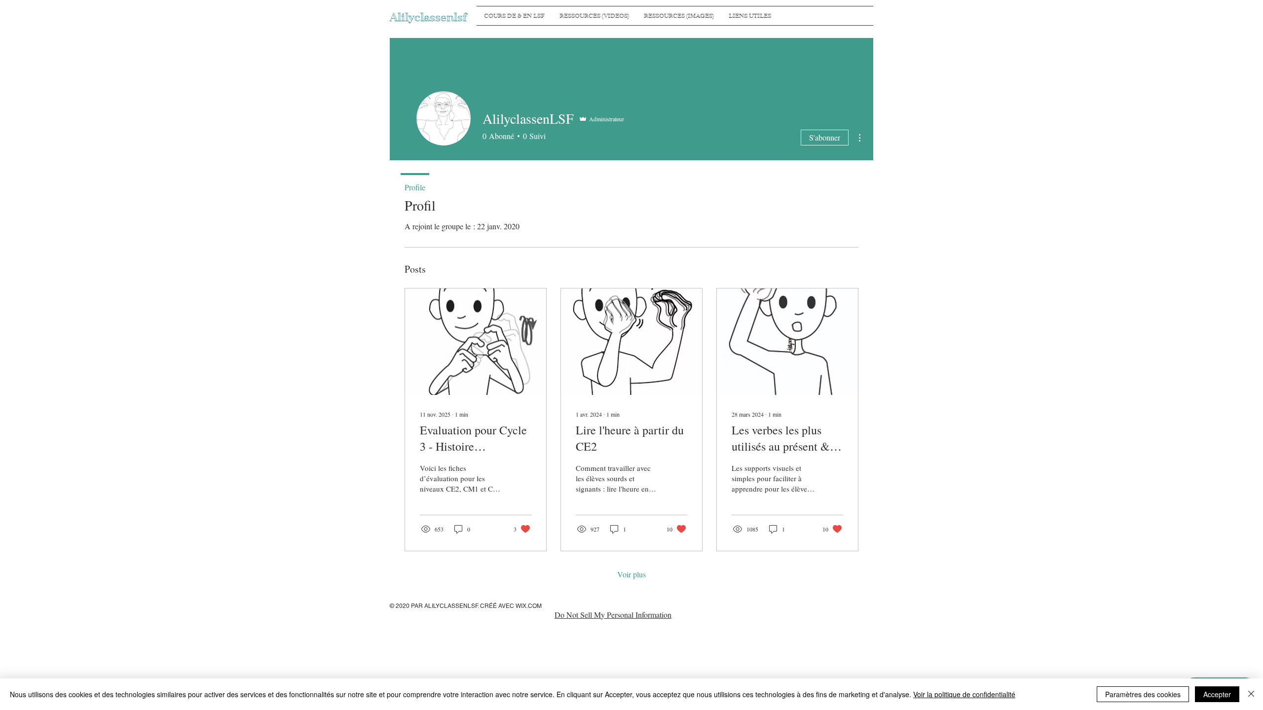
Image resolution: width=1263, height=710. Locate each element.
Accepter (1217, 694)
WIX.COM (529, 606)
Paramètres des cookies (1143, 694)
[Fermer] (1251, 694)
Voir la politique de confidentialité (964, 694)
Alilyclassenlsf (428, 17)
